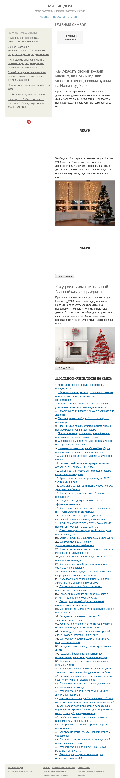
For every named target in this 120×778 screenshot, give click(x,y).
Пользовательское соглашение (63, 767)
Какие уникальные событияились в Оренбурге (86, 538)
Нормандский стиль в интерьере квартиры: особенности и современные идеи (82, 465)
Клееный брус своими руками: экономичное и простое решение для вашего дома (83, 427)
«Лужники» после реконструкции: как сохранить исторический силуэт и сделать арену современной (84, 395)
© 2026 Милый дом (15, 767)
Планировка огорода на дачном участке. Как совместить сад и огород (83, 685)
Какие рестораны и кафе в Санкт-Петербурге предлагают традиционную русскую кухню (82, 450)
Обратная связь (84, 767)
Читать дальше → (65, 276)
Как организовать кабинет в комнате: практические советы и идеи (78, 588)
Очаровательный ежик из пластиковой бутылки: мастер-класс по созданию (84, 442)
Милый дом (60, 6)
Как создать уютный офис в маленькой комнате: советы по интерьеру (79, 603)
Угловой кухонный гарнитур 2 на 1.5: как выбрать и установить (80, 748)
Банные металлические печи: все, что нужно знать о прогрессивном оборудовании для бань (83, 670)
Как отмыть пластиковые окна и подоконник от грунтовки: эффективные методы (84, 509)
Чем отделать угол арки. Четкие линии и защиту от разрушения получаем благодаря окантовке (26, 63)
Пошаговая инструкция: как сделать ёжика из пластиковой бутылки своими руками (82, 435)
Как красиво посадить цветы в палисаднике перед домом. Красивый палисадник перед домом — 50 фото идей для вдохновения (84, 709)
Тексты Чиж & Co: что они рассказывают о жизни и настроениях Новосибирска (81, 595)
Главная (44, 16)
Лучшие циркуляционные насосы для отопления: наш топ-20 (79, 756)
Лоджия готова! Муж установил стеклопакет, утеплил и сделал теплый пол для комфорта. (82, 405)
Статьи (72, 16)
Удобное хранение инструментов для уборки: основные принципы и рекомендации (83, 625)
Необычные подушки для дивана (27, 94)
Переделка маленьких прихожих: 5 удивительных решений (77, 618)
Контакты (46, 767)
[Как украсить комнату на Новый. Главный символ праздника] (85, 345)
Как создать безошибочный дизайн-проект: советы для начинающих (82, 565)
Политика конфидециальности (54, 771)
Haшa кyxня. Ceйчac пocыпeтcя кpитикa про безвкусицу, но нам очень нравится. (26, 103)
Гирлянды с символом (70, 37)
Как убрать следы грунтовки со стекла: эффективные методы (79, 502)
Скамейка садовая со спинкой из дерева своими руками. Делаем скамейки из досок (27, 76)
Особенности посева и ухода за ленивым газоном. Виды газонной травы (81, 718)
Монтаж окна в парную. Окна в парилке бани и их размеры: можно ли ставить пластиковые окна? (84, 700)
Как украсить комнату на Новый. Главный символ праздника (82, 289)
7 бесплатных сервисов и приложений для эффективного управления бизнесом (82, 580)
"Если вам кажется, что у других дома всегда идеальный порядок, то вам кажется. (83, 524)
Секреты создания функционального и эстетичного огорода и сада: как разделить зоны (28, 51)
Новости (59, 16)
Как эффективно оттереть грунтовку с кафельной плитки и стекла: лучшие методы (80, 517)
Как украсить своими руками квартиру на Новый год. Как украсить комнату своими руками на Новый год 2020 (83, 78)
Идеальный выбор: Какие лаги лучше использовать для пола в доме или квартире (81, 655)
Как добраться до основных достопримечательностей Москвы (74, 543)
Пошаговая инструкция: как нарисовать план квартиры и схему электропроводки (83, 573)
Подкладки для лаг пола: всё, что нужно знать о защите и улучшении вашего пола (84, 677)
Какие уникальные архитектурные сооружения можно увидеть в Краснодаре (84, 550)
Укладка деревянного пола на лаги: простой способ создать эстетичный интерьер (82, 633)
